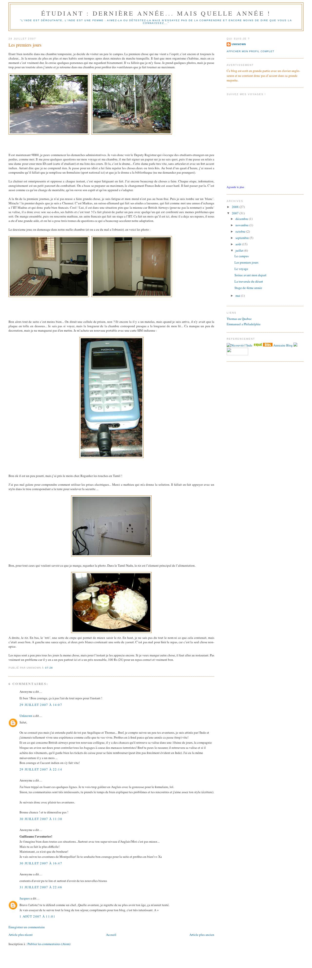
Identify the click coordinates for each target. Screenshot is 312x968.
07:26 (49, 667)
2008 (235, 207)
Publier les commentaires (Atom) (49, 944)
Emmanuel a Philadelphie (244, 324)
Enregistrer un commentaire (27, 927)
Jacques (25, 898)
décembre (242, 219)
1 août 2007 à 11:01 (37, 916)
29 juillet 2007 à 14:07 (41, 704)
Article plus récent (21, 934)
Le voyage (241, 269)
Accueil (111, 934)
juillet (239, 250)
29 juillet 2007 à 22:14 (41, 769)
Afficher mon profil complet (250, 51)
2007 (235, 213)
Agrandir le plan (235, 187)
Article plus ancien (201, 934)
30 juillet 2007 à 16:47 (41, 863)
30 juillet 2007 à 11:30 (41, 819)
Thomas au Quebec (239, 318)
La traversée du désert (248, 281)
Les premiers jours (25, 45)
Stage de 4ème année (248, 288)
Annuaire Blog (283, 345)
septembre (242, 238)
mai (238, 295)
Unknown (26, 715)
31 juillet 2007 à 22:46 (41, 887)
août (238, 244)
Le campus (241, 256)
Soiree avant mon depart (250, 275)
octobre (240, 231)
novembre (242, 225)
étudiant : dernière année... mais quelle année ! (156, 13)
